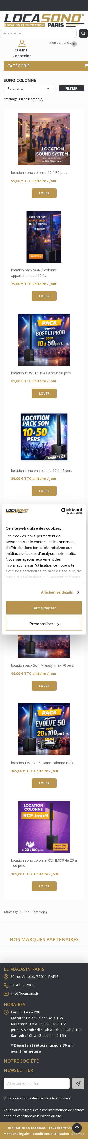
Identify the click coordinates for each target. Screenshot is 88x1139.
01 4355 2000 (22, 984)
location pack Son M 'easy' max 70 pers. (43, 665)
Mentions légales (17, 1133)
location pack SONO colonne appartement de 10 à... (34, 273)
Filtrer (71, 88)
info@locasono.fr (25, 993)
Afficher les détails (57, 592)
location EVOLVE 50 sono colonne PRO (42, 762)
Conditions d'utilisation (51, 1133)
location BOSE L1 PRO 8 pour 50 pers (41, 373)
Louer (44, 193)
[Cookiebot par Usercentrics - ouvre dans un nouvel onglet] (62, 511)
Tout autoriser (44, 608)
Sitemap (77, 1133)
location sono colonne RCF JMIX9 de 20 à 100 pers (44, 863)
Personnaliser (41, 624)
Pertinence (29, 88)
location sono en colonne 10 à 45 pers (41, 470)
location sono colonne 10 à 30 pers (39, 172)
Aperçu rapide (44, 139)
